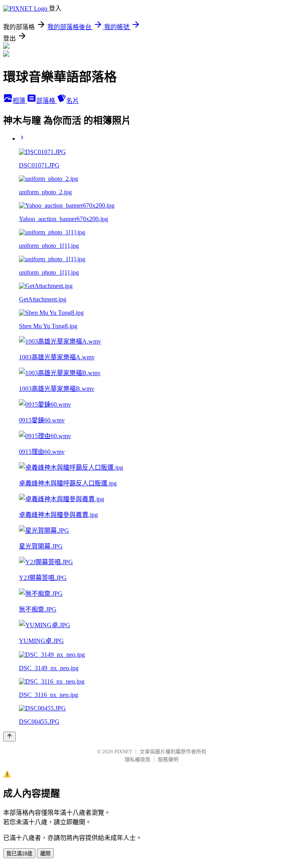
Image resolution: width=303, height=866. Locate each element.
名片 (72, 100)
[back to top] (9, 736)
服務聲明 (168, 759)
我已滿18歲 (19, 854)
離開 (45, 854)
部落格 (46, 100)
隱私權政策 (137, 759)
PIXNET (123, 751)
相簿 (20, 100)
